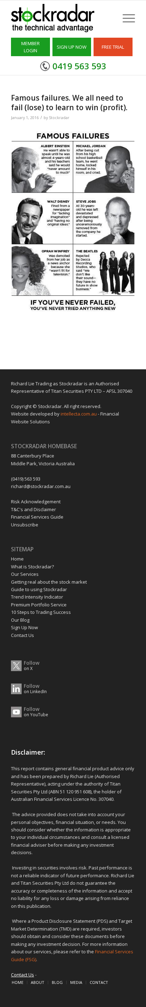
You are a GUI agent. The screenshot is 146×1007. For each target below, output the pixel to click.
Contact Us (22, 635)
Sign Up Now (24, 627)
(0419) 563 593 (25, 479)
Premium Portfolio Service (39, 604)
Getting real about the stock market (49, 582)
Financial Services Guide (37, 517)
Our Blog (20, 620)
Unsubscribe (24, 524)
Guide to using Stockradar (39, 589)
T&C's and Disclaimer (33, 509)
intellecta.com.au (79, 414)
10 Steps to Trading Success (41, 612)
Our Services (25, 574)
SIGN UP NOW (71, 47)
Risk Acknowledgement (36, 501)
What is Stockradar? (32, 566)
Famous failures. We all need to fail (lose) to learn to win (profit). (69, 102)
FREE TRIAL (113, 47)
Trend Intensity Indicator (37, 597)
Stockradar (59, 117)
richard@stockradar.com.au (41, 486)
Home (17, 559)
